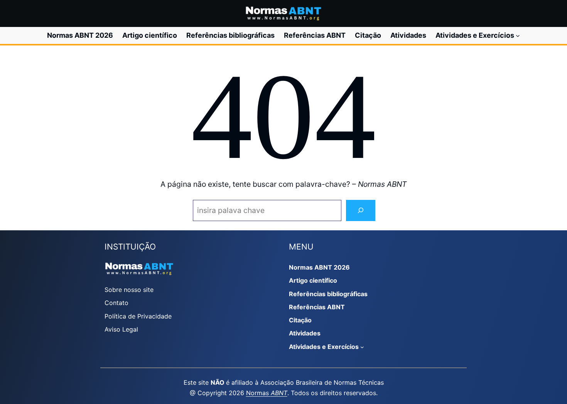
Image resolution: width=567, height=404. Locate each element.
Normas (266, 393)
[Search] (360, 210)
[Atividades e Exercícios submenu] (518, 36)
